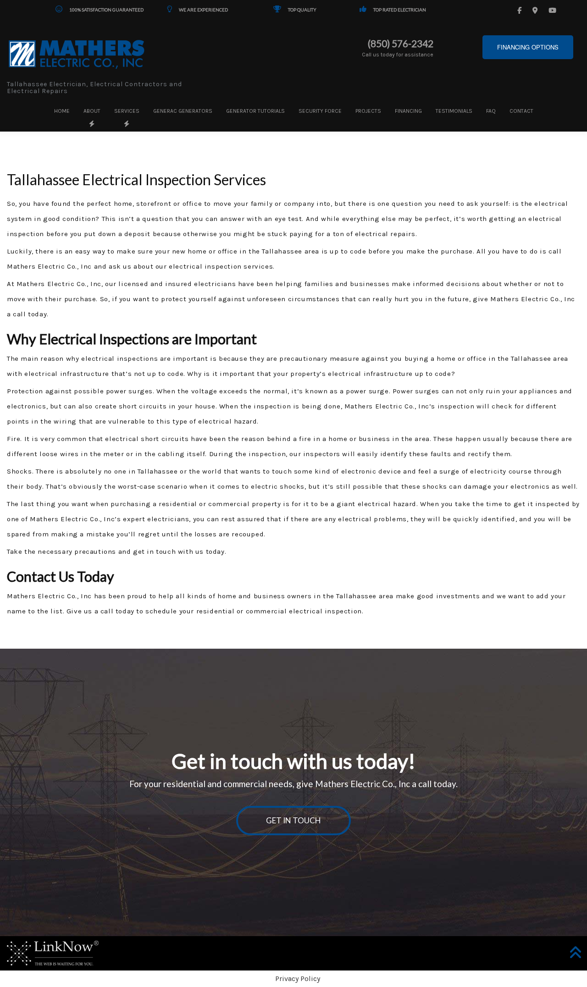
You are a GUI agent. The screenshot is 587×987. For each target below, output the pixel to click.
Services (126, 111)
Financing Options (528, 47)
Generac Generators (182, 111)
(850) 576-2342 (400, 43)
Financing (408, 111)
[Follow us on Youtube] (553, 10)
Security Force (320, 111)
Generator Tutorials (255, 111)
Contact (521, 111)
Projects (368, 111)
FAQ (491, 111)
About (91, 111)
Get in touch (293, 820)
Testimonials (454, 111)
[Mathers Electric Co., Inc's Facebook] (520, 10)
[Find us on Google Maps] (536, 10)
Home (62, 111)
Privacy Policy (297, 978)
